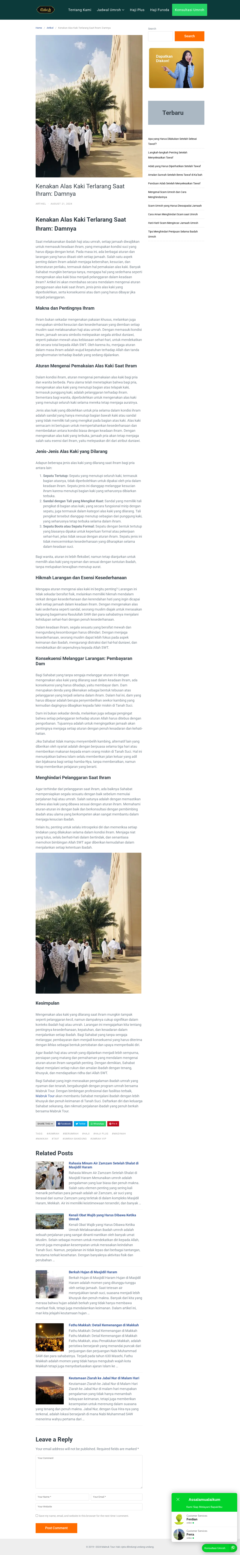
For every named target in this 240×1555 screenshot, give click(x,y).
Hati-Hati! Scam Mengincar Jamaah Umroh (173, 222)
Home (39, 27)
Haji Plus (137, 10)
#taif (55, 1138)
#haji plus (100, 1133)
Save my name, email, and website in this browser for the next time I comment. (84, 1515)
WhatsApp (98, 1123)
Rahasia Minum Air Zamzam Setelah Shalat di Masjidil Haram (104, 1165)
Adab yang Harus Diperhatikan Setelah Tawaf (174, 166)
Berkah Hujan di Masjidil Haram (93, 1272)
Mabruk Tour (45, 1096)
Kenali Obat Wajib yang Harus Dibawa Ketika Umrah (102, 1217)
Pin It (114, 1123)
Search (152, 28)
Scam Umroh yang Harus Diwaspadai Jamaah (175, 205)
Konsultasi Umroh (189, 10)
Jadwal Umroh (109, 10)
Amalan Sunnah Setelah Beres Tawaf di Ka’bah (175, 174)
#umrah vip (98, 1138)
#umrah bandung (75, 1138)
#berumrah (71, 1133)
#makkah (42, 1138)
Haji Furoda (159, 10)
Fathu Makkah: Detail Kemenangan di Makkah (104, 1325)
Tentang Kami (79, 10)
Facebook (65, 1123)
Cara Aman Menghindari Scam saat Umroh (173, 214)
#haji (86, 1133)
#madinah (119, 1133)
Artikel (50, 27)
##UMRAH (53, 1133)
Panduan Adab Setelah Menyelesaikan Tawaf (174, 183)
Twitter (82, 1123)
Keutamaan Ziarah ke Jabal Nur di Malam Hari (104, 1378)
